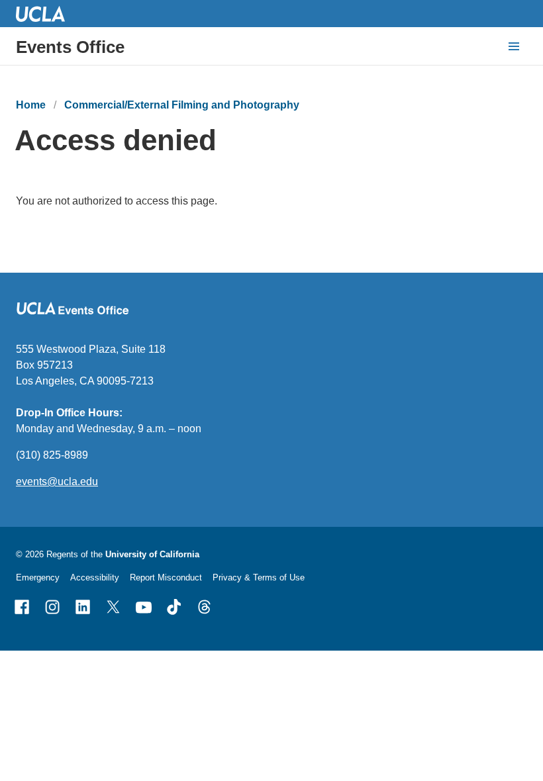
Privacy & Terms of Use (259, 577)
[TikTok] (174, 607)
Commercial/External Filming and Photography (181, 105)
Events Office (70, 47)
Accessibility (94, 577)
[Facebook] (21, 607)
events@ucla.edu (57, 481)
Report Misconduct (166, 577)
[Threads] (204, 607)
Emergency (38, 577)
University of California (152, 554)
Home (31, 105)
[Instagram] (52, 607)
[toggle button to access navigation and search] (514, 46)
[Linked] (82, 607)
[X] (113, 607)
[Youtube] (143, 607)
